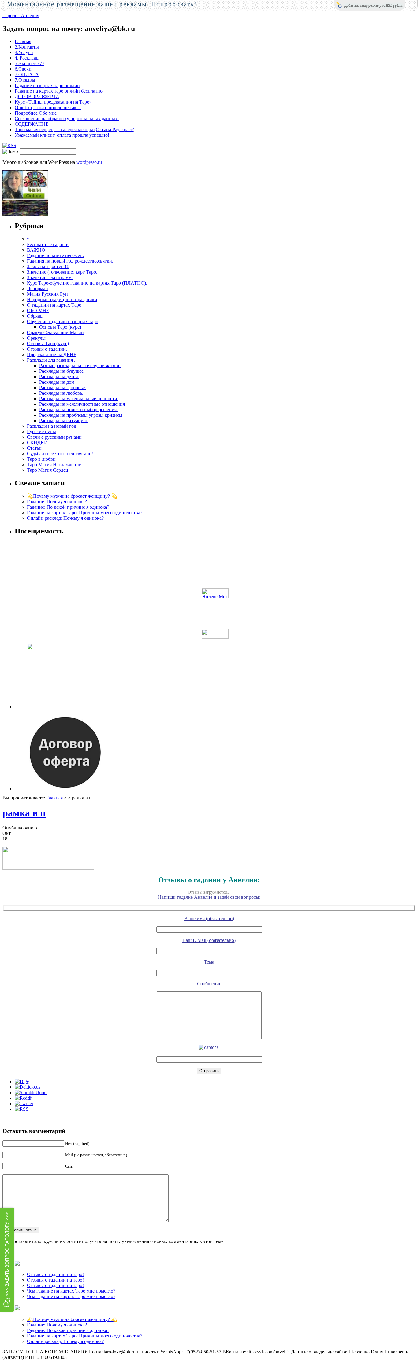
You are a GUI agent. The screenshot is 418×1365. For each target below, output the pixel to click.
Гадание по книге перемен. (55, 255)
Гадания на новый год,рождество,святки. (70, 261)
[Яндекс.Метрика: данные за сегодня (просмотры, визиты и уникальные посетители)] (215, 593)
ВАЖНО (36, 250)
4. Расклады (27, 58)
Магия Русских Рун (47, 294)
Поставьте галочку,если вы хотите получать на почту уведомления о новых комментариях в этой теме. (117, 1241)
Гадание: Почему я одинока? (57, 501)
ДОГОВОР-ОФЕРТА (37, 96)
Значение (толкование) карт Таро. (62, 272)
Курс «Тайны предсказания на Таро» (53, 102)
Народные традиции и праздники (62, 299)
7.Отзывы (25, 80)
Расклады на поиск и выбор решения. (78, 409)
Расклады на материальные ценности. (78, 398)
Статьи (34, 448)
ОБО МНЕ (38, 310)
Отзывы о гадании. (47, 349)
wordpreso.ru (89, 162)
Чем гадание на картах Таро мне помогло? (71, 1290)
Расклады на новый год (51, 426)
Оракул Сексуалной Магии (55, 332)
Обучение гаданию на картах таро (62, 321)
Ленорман (37, 288)
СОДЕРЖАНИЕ (32, 124)
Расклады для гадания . (51, 360)
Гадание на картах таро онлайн (47, 85)
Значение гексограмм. (50, 277)
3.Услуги (24, 52)
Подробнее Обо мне (36, 113)
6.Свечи (23, 69)
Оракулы (36, 338)
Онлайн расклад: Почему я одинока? (65, 518)
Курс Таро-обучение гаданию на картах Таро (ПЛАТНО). (87, 283)
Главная (23, 41)
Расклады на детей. (59, 376)
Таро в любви (41, 459)
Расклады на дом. (57, 382)
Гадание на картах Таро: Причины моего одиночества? (84, 512)
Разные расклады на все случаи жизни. (80, 365)
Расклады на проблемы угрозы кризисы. (81, 415)
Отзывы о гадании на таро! (55, 1274)
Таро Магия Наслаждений (54, 464)
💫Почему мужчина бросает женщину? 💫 (72, 496)
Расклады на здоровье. (62, 387)
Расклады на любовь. (61, 393)
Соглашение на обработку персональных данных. (67, 118)
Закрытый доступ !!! (48, 266)
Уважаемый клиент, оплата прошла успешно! (62, 135)
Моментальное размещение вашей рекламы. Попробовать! (102, 4)
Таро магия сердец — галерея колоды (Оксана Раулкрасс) (74, 129)
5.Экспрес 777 (29, 63)
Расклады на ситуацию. (63, 420)
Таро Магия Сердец (47, 470)
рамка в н (24, 812)
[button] (7, 1260)
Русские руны (41, 431)
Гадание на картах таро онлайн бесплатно (59, 91)
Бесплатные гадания (48, 244)
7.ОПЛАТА (27, 74)
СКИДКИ (37, 442)
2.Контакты (27, 47)
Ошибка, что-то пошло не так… (48, 107)
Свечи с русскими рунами (54, 437)
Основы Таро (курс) (60, 327)
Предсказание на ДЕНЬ (51, 354)
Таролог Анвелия (20, 15)
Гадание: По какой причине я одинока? (68, 507)
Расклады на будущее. (62, 371)
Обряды (35, 316)
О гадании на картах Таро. (55, 305)
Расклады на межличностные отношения (82, 404)
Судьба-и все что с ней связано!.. (61, 453)
